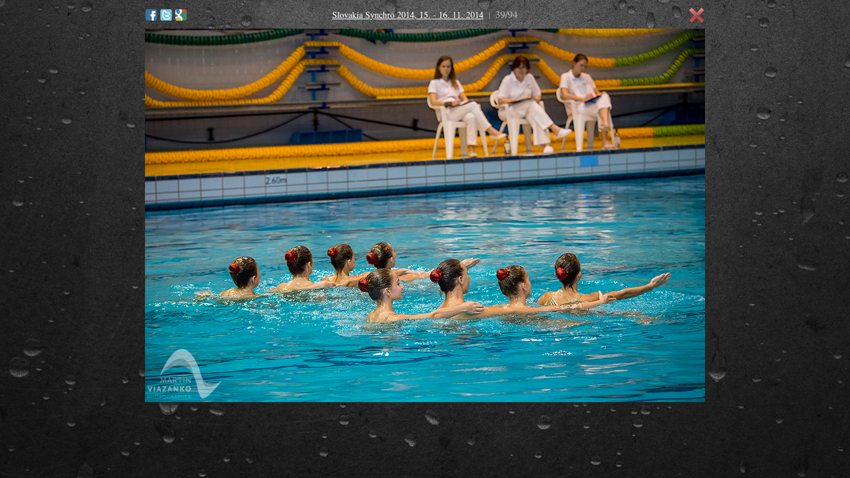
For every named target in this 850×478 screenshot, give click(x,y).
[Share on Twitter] (166, 15)
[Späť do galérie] (697, 15)
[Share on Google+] (181, 15)
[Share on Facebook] (151, 15)
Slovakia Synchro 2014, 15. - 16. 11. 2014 (407, 15)
